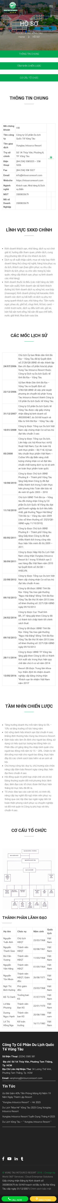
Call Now (16, 1200)
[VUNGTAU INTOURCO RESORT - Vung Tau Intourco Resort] (12, 7)
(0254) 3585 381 (27, 1056)
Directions (44, 1200)
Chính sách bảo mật (40, 1188)
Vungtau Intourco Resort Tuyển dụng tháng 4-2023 (28, 1116)
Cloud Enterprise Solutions (39, 1176)
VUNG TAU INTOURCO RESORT (20, 1172)
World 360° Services (13, 1176)
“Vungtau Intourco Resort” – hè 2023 (21, 1102)
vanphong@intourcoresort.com (26, 1078)
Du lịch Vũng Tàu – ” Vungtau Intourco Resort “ (26, 1121)
